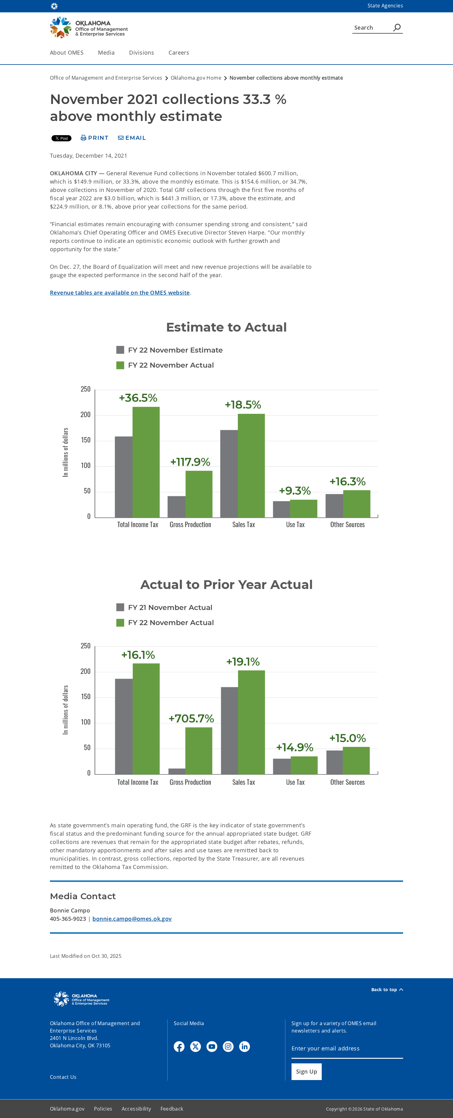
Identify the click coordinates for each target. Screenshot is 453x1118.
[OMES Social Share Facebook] (179, 1046)
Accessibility (136, 1108)
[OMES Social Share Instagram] (228, 1046)
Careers (179, 52)
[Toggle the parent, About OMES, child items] (86, 53)
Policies (103, 1108)
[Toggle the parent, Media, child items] (117, 53)
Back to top (384, 989)
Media (106, 52)
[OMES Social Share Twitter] (195, 1046)
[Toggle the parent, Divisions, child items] (156, 53)
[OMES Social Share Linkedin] (244, 1046)
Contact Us (63, 1077)
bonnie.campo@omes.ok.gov (132, 918)
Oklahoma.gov (67, 1108)
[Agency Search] (397, 27)
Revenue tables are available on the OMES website (120, 292)
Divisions (141, 52)
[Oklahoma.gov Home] (54, 5)
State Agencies (385, 5)
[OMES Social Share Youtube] (211, 1046)
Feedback (172, 1108)
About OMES (67, 52)
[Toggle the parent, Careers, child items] (191, 53)
